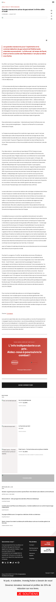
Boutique (5, 395)
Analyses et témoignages (11, 7)
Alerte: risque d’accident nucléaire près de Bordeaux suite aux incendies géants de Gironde (26, 522)
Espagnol (48, 573)
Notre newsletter (47, 550)
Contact (31, 545)
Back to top (53, 533)
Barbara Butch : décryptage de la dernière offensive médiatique (20, 498)
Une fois (34, 362)
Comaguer (5, 14)
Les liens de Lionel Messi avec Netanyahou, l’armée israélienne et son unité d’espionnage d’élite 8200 (27, 506)
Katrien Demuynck (23, 454)
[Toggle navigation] (53, 2)
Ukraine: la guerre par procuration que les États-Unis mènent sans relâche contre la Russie (28, 491)
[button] (24, 385)
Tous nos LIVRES (27, 478)
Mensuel (15, 362)
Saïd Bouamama (22, 405)
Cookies (31, 558)
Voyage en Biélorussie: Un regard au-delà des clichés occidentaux (21, 514)
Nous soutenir (47, 543)
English (52, 573)
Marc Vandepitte (31, 454)
